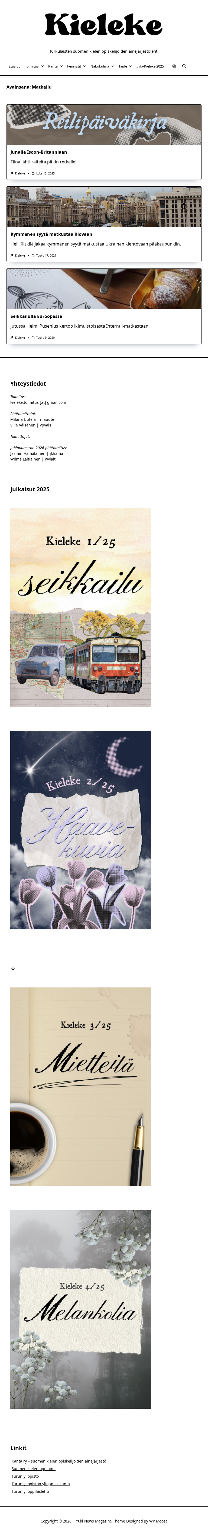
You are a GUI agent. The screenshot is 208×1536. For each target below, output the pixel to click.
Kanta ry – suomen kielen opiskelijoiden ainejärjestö (59, 1461)
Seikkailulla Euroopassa (36, 316)
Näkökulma (99, 66)
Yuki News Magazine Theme (100, 1521)
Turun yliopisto (25, 1476)
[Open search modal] (184, 66)
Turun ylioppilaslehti (30, 1491)
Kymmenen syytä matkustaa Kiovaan (51, 234)
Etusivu (15, 66)
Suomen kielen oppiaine (34, 1468)
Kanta (53, 66)
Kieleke (20, 173)
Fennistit (74, 66)
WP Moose (158, 1521)
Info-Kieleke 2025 (150, 66)
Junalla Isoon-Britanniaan (39, 152)
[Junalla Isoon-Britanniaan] (104, 125)
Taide (123, 66)
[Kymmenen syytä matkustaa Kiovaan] (104, 207)
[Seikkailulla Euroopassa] (104, 289)
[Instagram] (174, 66)
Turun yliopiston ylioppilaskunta (41, 1483)
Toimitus (32, 66)
